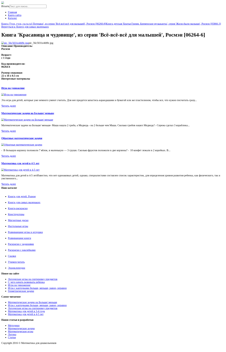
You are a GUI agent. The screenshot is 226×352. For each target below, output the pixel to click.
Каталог (12, 18)
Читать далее (8, 105)
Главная (12, 12)
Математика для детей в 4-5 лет (20, 163)
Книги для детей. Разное (22, 196)
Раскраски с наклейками (22, 250)
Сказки (12, 256)
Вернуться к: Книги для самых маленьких (25, 26)
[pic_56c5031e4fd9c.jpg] (15, 43)
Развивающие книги (19, 238)
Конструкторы (16, 214)
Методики (14, 325)
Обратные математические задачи (21, 138)
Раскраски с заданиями (21, 244)
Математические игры (20, 331)
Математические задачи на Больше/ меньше (27, 113)
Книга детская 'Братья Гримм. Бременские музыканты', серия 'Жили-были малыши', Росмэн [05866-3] (163, 23)
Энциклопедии (16, 267)
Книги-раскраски (18, 208)
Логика (12, 334)
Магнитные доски (18, 220)
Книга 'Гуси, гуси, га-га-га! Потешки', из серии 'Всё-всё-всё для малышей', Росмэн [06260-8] (53, 23)
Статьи (12, 337)
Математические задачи (21, 328)
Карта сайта (14, 15)
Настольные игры (18, 226)
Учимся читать (16, 262)
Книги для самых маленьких (24, 202)
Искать (5, 6)
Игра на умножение (13, 88)
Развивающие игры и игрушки (25, 232)
